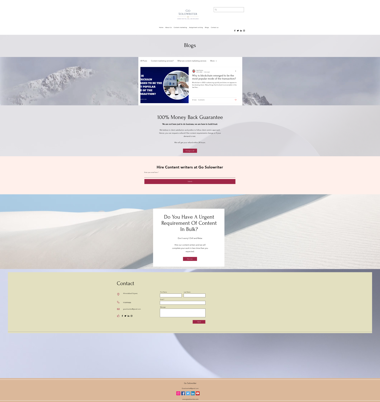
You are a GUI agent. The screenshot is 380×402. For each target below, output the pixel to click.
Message (163, 307)
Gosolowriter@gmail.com (190, 388)
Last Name (187, 292)
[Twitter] (238, 30)
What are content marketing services (191, 61)
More (212, 61)
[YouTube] (198, 393)
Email (161, 299)
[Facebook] (235, 30)
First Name (163, 292)
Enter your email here (151, 172)
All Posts (143, 61)
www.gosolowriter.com (190, 399)
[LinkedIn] (241, 30)
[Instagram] (244, 30)
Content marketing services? (162, 61)
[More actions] (236, 71)
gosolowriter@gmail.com (132, 309)
